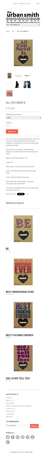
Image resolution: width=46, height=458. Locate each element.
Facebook (13, 437)
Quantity (8, 123)
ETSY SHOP (10, 403)
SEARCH (9, 398)
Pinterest (23, 437)
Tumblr (32, 437)
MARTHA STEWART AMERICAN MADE (18, 406)
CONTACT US (10, 409)
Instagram (18, 437)
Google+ (8, 442)
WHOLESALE (10, 411)
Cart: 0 (38, 3)
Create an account (25, 3)
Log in (15, 3)
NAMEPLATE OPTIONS (13, 115)
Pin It (27, 194)
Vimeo (27, 437)
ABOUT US (9, 400)
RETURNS (9, 417)
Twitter (8, 437)
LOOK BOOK (10, 414)
